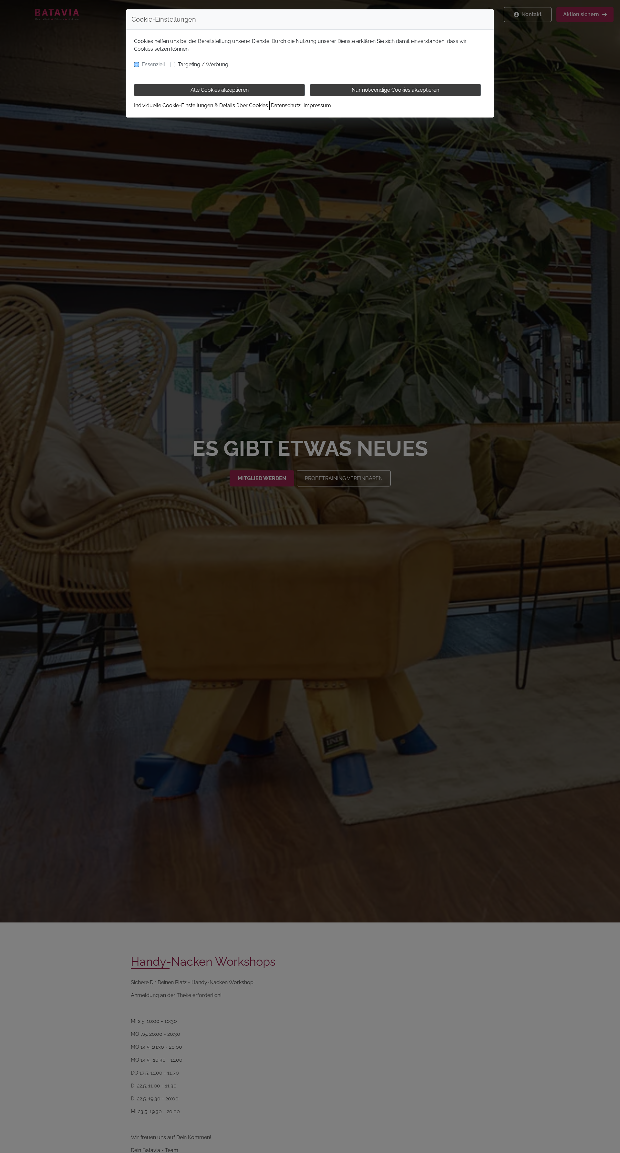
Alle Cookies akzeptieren (220, 90)
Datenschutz (286, 105)
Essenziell (153, 64)
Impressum (317, 105)
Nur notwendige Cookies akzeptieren (395, 90)
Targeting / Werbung (203, 64)
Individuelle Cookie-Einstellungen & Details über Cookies (201, 105)
